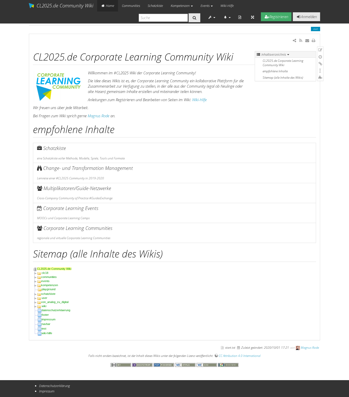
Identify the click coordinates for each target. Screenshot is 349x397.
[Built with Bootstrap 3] (143, 364)
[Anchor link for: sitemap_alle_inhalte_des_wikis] (168, 253)
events (45, 281)
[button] (211, 17)
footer (45, 314)
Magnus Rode (98, 115)
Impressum (46, 391)
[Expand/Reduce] (253, 17)
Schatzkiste (155, 5)
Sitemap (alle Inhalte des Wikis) (283, 77)
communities (49, 276)
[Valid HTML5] (185, 364)
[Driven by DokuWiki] (228, 364)
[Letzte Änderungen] (300, 40)
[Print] (313, 40)
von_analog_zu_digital (54, 301)
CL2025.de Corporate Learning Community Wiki (283, 63)
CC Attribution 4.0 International (240, 356)
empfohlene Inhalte (275, 71)
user (44, 297)
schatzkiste (48, 293)
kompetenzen (49, 285)
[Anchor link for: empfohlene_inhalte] (119, 129)
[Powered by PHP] (164, 364)
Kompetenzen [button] (180, 5)
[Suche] (194, 17)
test (44, 328)
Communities (131, 5)
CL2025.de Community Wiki (54, 268)
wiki (44, 306)
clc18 (45, 272)
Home (109, 5)
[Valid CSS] (207, 364)
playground (48, 289)
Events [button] (205, 5)
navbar (46, 323)
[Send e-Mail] (307, 40)
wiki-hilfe (47, 333)
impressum (48, 319)
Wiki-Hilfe (227, 5)
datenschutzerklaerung (56, 310)
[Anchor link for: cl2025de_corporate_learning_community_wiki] (238, 56)
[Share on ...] (294, 40)
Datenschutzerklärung (54, 385)
